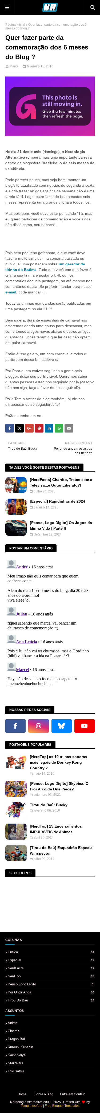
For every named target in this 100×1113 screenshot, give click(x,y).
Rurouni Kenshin (20, 1047)
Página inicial (15, 24)
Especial (51, 960)
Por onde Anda (51, 992)
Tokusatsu (16, 1071)
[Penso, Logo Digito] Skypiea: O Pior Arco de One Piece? (59, 786)
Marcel (14, 66)
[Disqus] (50, 624)
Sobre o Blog (43, 1094)
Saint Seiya (17, 1055)
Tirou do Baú (51, 1000)
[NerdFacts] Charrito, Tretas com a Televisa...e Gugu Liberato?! (61, 482)
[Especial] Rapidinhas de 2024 (57, 501)
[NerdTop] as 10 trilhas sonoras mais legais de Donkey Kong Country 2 (58, 762)
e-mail (10, 292)
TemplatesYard (31, 1106)
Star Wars (15, 1063)
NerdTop (51, 976)
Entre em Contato (72, 1094)
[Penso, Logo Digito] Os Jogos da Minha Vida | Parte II (61, 525)
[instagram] (38, 726)
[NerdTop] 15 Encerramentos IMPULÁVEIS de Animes (56, 829)
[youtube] (84, 726)
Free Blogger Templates (62, 1106)
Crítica (51, 952)
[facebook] (15, 726)
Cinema (13, 1031)
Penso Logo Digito (50, 984)
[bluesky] (61, 726)
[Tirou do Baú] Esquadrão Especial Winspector (62, 850)
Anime (13, 1023)
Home (22, 1094)
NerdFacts (51, 968)
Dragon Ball (17, 1039)
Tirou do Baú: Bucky (48, 805)
